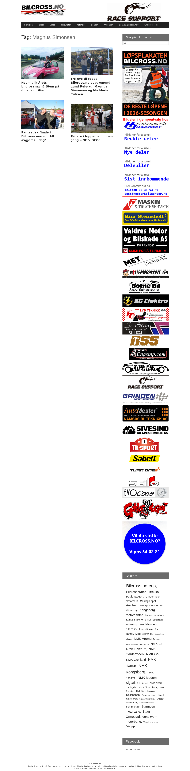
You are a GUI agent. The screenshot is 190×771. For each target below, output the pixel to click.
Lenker (94, 25)
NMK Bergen (144, 644)
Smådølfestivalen (146, 699)
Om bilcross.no (151, 25)
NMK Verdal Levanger (145, 691)
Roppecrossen (149, 695)
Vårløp (130, 726)
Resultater (66, 25)
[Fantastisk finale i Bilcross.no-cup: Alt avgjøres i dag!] (42, 128)
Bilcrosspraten (136, 592)
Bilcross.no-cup (141, 585)
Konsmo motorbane (154, 615)
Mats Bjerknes (143, 633)
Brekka (154, 592)
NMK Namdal (142, 683)
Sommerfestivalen (146, 703)
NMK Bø (157, 643)
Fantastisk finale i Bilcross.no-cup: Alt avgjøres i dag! (37, 136)
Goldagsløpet (148, 601)
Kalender (81, 25)
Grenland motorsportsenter (142, 605)
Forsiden (28, 25)
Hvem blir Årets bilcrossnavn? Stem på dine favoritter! (40, 86)
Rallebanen (133, 694)
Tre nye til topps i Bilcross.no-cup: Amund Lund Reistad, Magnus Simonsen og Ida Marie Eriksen (90, 86)
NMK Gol (152, 654)
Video (52, 25)
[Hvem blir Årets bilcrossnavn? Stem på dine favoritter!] (42, 78)
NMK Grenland (136, 659)
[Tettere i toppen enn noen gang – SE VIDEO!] (92, 132)
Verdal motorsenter (151, 722)
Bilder (41, 25)
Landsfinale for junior (138, 619)
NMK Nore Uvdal (148, 687)
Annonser (108, 25)
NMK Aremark (144, 639)
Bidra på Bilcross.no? (128, 25)
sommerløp (133, 706)
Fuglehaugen (134, 596)
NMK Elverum (136, 649)
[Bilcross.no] (43, 15)
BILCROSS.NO (133, 749)
